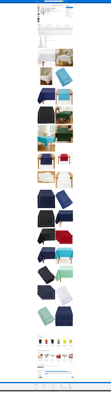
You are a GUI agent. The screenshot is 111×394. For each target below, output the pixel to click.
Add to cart (69, 7)
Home (37, 3)
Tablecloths (51, 26)
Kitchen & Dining (42, 3)
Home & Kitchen (40, 3)
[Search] (63, 1)
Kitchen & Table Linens (46, 3)
